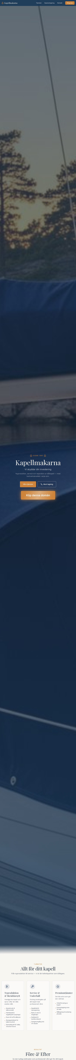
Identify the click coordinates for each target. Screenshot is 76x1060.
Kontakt (59, 3)
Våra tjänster (28, 484)
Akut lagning (48, 484)
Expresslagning (49, 3)
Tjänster (39, 3)
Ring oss (70, 3)
